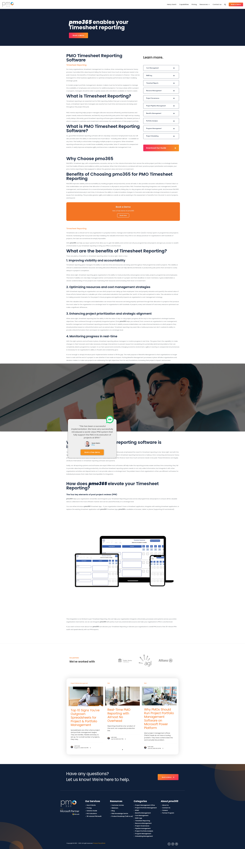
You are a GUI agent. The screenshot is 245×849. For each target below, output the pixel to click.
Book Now (123, 215)
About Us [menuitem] (165, 805)
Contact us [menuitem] (217, 4)
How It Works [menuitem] (91, 805)
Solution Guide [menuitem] (92, 811)
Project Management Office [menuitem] (145, 805)
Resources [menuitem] (204, 4)
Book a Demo (236, 4)
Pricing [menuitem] (194, 4)
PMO (108, 683)
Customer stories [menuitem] (117, 805)
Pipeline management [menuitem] (143, 828)
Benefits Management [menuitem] (143, 813)
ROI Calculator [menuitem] (92, 813)
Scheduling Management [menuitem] (144, 836)
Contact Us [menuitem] (166, 808)
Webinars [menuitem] (114, 808)
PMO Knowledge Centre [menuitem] (119, 813)
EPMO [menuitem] (137, 810)
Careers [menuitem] (165, 810)
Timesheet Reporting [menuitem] (142, 821)
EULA (103, 843)
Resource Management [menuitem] (143, 823)
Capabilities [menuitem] (184, 4)
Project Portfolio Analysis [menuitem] (144, 831)
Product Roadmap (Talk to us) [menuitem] (122, 816)
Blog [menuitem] (113, 811)
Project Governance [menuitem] (142, 826)
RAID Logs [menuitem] (138, 818)
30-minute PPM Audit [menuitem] (94, 816)
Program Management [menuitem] (143, 834)
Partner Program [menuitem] (168, 813)
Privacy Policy (97, 843)
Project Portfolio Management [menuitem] (146, 808)
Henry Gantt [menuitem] (171, 4)
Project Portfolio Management (79, 683)
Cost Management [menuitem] (141, 815)
